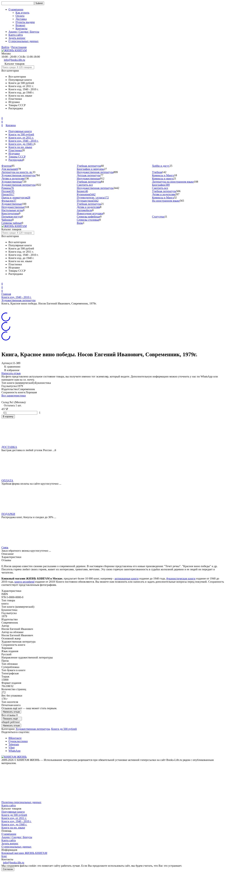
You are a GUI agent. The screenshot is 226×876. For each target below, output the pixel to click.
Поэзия (7, 191)
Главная (6, 293)
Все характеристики (13, 395)
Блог (4, 856)
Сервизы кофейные (88, 216)
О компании (8, 833)
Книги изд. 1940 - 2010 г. (23, 140)
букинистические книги (180, 578)
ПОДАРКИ (8, 513)
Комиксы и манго (162, 178)
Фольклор (8, 200)
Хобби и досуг (161, 165)
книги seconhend (24, 581)
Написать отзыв (11, 373)
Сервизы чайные (11, 222)
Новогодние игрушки (90, 213)
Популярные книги (20, 131)
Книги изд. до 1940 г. (21, 143)
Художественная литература (18, 175)
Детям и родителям (13, 178)
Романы (7, 188)
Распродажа (15, 159)
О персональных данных (23, 41)
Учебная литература (89, 165)
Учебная (157, 172)
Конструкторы (10, 213)
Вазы (80, 222)
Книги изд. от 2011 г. (21, 137)
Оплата (20, 15)
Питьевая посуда (11, 216)
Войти (5, 47)
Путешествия (88, 200)
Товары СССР (17, 156)
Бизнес (82, 191)
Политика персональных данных (21, 802)
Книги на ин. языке (20, 147)
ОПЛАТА (7, 480)
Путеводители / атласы (93, 197)
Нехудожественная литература (95, 172)
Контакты (21, 28)
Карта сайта (15, 34)
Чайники (6, 219)
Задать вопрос (16, 37)
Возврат (20, 25)
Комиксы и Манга (163, 197)
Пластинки (15, 150)
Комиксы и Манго (163, 175)
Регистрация (18, 47)
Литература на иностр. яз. (16, 172)
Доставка (21, 18)
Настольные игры (12, 210)
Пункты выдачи (25, 22)
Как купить (22, 12)
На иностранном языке (166, 200)
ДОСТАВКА (9, 446)
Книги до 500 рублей (21, 134)
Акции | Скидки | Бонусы (23, 31)
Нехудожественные (88, 178)
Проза (7, 194)
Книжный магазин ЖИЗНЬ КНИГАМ (24, 852)
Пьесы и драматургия (15, 197)
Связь (4, 547)
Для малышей (9, 168)
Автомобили (84, 210)
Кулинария (86, 194)
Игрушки (14, 153)
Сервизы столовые (88, 219)
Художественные (11, 181)
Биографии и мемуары (90, 168)
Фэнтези (6, 165)
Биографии (161, 184)
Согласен (8, 869)
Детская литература (88, 175)
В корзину (8, 416)
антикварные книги (127, 578)
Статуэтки (158, 216)
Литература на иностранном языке (173, 181)
